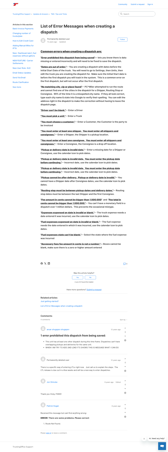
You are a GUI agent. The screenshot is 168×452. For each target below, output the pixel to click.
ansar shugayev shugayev (58, 329)
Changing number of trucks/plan (22, 34)
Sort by (123, 320)
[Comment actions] (125, 340)
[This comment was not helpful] (125, 336)
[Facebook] (42, 263)
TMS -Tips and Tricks (59, 14)
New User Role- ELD (22, 68)
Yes (77, 277)
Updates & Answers (40, 14)
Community (122, 4)
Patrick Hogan (53, 406)
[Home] (16, 4)
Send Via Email (19, 77)
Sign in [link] (150, 4)
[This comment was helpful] (125, 328)
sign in (48, 433)
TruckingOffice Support (22, 14)
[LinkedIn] (49, 263)
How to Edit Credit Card (23, 41)
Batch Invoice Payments (23, 28)
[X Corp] (45, 263)
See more (17, 87)
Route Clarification (21, 82)
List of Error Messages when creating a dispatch (61, 306)
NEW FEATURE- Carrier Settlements (23, 62)
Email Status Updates (22, 73)
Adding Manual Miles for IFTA (23, 47)
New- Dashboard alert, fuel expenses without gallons (24, 54)
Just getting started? (50, 301)
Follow (122, 39)
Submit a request (138, 4)
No (90, 277)
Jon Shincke (52, 382)
